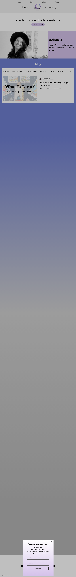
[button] (51, 541)
